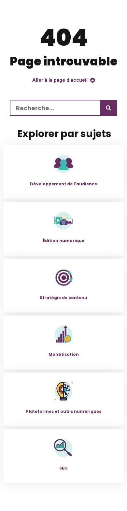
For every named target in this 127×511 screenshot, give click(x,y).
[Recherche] (108, 107)
